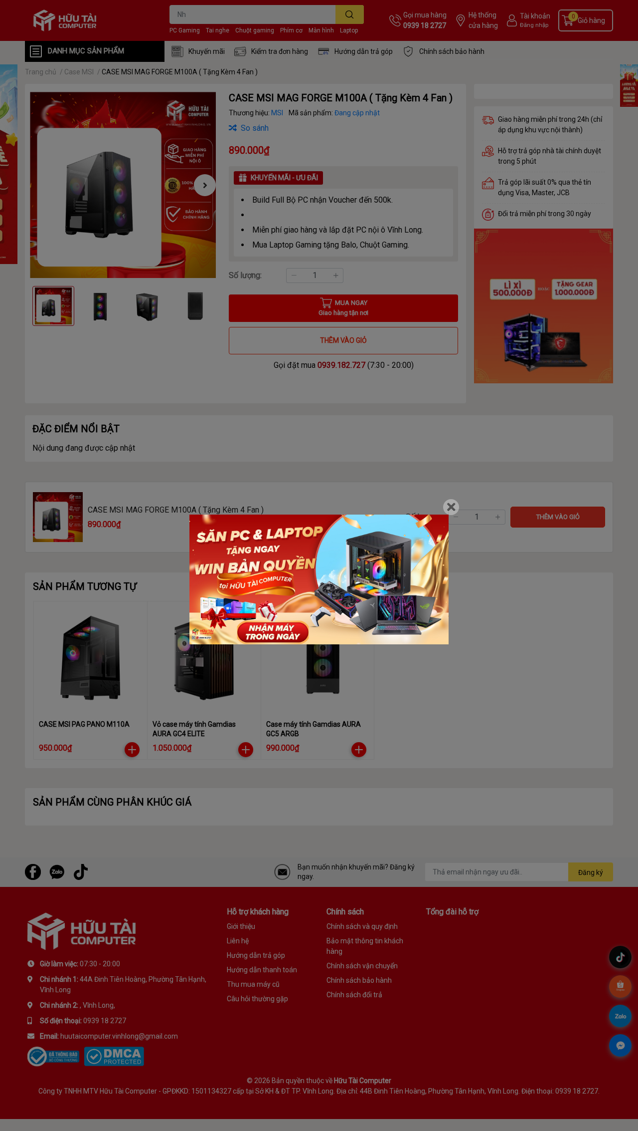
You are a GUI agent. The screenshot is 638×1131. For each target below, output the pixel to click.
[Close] (451, 507)
